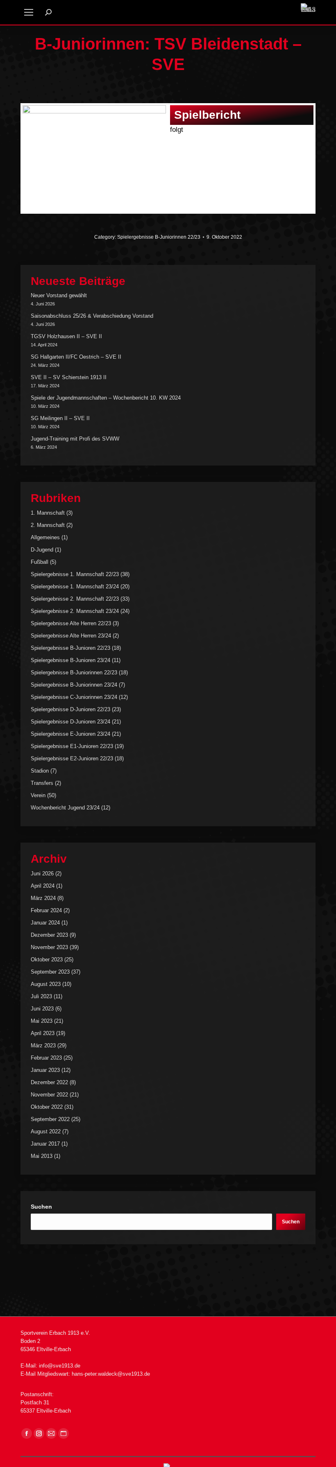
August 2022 (46, 1131)
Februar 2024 (46, 910)
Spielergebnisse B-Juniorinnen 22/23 (158, 237)
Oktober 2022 (47, 1107)
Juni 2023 (42, 1009)
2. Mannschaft (48, 525)
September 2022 (50, 1119)
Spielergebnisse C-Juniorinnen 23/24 (74, 697)
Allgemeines (45, 537)
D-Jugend (42, 550)
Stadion (40, 771)
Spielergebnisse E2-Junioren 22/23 (72, 758)
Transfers (42, 783)
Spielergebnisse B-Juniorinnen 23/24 (74, 685)
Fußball (39, 562)
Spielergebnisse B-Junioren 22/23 (70, 648)
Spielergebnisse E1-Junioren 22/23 (72, 746)
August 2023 (46, 984)
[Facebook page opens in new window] (26, 1433)
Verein (38, 795)
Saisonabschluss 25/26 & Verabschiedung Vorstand (92, 316)
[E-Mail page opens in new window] (51, 1433)
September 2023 (50, 972)
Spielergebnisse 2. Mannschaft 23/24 (75, 611)
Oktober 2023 (47, 959)
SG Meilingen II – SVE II (60, 418)
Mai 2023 (41, 1021)
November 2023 (49, 947)
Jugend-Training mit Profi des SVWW (75, 439)
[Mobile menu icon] (28, 12)
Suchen (41, 1206)
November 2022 (49, 1095)
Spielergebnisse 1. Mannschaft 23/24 (75, 586)
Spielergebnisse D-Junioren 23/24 (70, 722)
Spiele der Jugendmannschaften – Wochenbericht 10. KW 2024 (106, 398)
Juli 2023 (41, 996)
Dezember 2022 (49, 1082)
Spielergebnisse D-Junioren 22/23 (70, 709)
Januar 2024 (45, 923)
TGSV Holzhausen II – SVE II (66, 336)
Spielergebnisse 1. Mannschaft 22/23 (75, 574)
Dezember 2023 (49, 935)
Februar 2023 (46, 1058)
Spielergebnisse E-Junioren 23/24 (70, 734)
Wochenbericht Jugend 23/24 (65, 808)
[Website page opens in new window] (63, 1433)
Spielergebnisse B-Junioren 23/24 (70, 660)
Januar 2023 (45, 1070)
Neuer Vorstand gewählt (59, 295)
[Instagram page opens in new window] (39, 1433)
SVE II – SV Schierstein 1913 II (69, 377)
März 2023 (43, 1045)
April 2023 (42, 1033)
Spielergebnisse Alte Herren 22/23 (71, 623)
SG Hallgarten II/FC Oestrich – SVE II (76, 357)
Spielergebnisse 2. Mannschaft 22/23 (75, 599)
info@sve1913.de (59, 1366)
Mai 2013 (41, 1156)
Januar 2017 (45, 1144)
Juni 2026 (42, 873)
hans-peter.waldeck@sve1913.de (111, 1374)
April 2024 (42, 886)
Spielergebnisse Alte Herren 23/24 (71, 636)
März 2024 (43, 898)
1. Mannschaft (48, 513)
